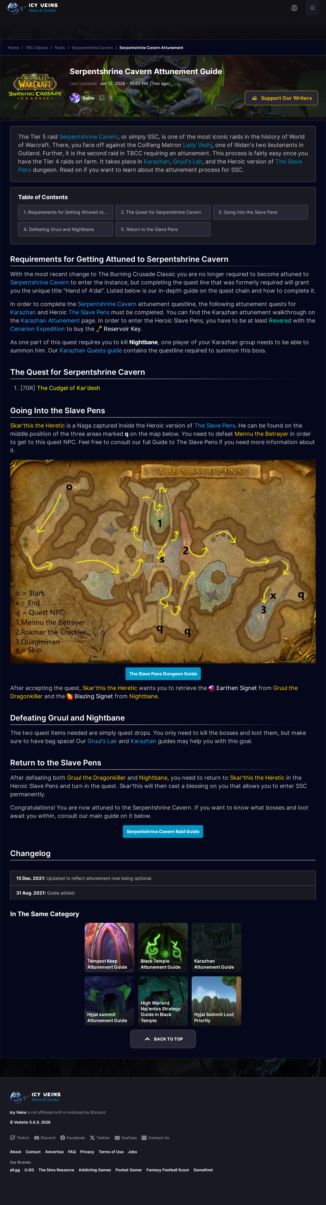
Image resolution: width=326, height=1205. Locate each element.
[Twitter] (111, 98)
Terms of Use (111, 1151)
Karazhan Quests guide (91, 350)
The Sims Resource (56, 1169)
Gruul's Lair (187, 161)
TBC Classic (36, 47)
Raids (60, 47)
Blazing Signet (93, 696)
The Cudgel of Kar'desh (68, 388)
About (15, 1151)
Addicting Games (95, 1169)
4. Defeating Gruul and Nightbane (59, 229)
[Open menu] (312, 8)
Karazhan (157, 161)
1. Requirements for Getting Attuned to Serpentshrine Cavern (68, 212)
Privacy (87, 1151)
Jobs (132, 1151)
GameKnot (203, 1169)
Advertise (54, 1151)
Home (13, 47)
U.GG (29, 1169)
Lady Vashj (197, 145)
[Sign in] (294, 7)
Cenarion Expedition (37, 328)
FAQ (72, 1151)
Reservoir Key (122, 328)
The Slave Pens (89, 312)
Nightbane (143, 696)
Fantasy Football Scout (167, 1169)
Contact (33, 1151)
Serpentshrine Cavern (92, 47)
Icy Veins (18, 1112)
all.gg (15, 1169)
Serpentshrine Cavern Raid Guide (163, 831)
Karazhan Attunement (50, 320)
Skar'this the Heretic (37, 425)
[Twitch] (102, 98)
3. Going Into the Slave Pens (247, 212)
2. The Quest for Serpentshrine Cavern (161, 212)
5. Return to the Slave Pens (149, 229)
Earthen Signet (236, 688)
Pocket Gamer (129, 1169)
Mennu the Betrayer (261, 433)
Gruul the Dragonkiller (96, 777)
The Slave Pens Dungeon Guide (163, 673)
